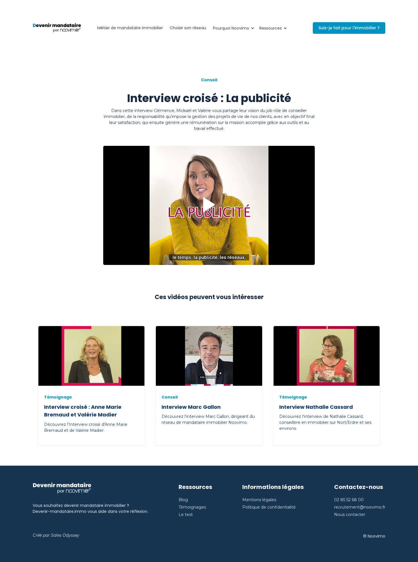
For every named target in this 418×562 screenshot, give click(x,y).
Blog (183, 499)
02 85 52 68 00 (349, 499)
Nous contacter (349, 514)
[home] (57, 28)
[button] (233, 28)
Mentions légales (259, 499)
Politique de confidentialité (269, 507)
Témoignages (192, 507)
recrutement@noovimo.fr (359, 507)
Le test (186, 514)
